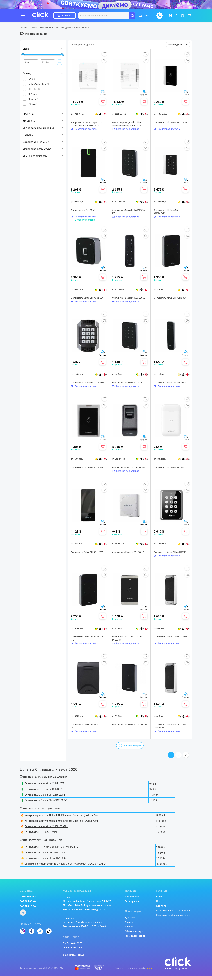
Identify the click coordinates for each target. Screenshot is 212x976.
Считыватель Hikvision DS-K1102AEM (171, 122)
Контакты (161, 905)
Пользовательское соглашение (173, 910)
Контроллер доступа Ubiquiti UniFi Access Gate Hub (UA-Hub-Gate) (127, 124)
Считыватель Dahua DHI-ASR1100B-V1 (87, 726)
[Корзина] (102, 101)
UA (140, 15)
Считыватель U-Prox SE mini (83, 210)
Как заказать (132, 896)
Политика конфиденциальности (174, 915)
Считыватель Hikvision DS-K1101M (87, 467)
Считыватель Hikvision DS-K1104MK (87, 382)
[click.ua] (42, 15)
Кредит (129, 926)
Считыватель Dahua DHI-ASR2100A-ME (87, 638)
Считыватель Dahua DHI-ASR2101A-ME (128, 211)
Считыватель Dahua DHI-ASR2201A (128, 298)
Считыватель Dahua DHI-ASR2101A (128, 382)
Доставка (130, 917)
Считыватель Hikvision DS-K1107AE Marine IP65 (170, 726)
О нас (159, 896)
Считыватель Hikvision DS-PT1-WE (169, 467)
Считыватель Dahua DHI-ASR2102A (87, 298)
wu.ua (150, 968)
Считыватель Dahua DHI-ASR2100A (170, 298)
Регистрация (132, 901)
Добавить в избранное (104, 53)
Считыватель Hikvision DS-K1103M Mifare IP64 (128, 638)
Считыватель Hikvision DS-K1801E (128, 552)
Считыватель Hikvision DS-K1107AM (170, 637)
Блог (158, 901)
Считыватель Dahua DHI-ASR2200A (170, 382)
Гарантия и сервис (135, 935)
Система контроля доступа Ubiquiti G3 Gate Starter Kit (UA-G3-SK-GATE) (65, 863)
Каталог (67, 15)
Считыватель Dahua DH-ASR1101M (170, 552)
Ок (59, 62)
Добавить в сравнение (104, 60)
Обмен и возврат (134, 931)
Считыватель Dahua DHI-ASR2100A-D (129, 725)
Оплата (129, 922)
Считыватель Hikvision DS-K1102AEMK (166, 211)
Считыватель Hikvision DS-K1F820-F (128, 467)
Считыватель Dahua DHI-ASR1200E (87, 552)
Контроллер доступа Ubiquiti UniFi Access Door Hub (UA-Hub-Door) (86, 124)
